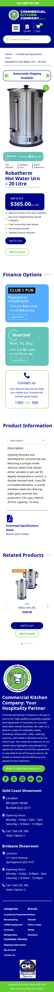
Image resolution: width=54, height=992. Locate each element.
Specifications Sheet (17, 534)
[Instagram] (22, 779)
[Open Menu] (16, 28)
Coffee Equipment (13, 924)
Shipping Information (15, 944)
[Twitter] (14, 779)
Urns (8, 58)
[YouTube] (39, 779)
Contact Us (9, 955)
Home (8, 54)
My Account (10, 949)
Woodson (33, 934)
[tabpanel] (27, 475)
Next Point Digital (35, 988)
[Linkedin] (30, 779)
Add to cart (15, 240)
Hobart (31, 914)
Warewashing (11, 919)
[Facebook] (5, 779)
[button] (46, 88)
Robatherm (39, 167)
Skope (31, 929)
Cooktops (9, 929)
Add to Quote (17, 252)
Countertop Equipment (28, 54)
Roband (32, 919)
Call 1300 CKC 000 (27, 3)
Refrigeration (10, 934)
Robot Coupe (34, 924)
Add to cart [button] (27, 625)
